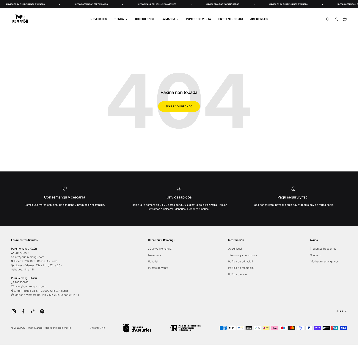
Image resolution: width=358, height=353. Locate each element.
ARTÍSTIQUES (259, 19)
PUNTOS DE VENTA (198, 19)
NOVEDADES (98, 19)
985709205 (22, 252)
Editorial (153, 261)
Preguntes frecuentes (323, 248)
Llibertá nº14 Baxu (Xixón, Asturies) (35, 261)
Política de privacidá (240, 261)
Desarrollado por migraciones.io (54, 327)
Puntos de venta (158, 267)
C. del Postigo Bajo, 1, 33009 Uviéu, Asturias (41, 290)
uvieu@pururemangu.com (30, 286)
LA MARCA (168, 19)
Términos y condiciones (242, 255)
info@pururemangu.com (29, 257)
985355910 (22, 282)
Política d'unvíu (237, 274)
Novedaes (154, 255)
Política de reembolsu (241, 267)
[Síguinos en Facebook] (23, 311)
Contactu (315, 255)
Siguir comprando (179, 106)
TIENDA (119, 19)
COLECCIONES (144, 19)
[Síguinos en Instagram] (13, 311)
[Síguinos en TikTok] (32, 311)
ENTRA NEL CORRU (230, 19)
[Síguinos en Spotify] (42, 311)
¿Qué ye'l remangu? (160, 248)
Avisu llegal (235, 248)
